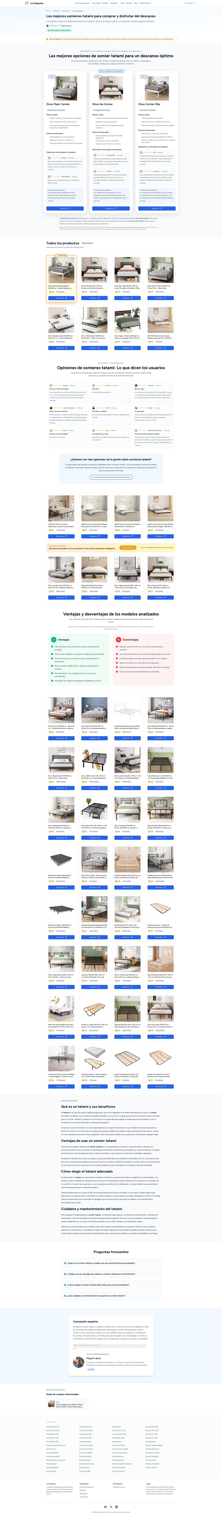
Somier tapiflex (85, 1471)
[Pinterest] (116, 1507)
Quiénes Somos (145, 3)
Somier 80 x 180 (85, 1438)
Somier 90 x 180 (151, 1438)
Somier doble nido (152, 1449)
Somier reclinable (118, 1467)
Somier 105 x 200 (52, 1427)
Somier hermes (117, 1456)
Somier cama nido (86, 1445)
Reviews (129, 3)
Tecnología (96, 3)
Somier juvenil (51, 1464)
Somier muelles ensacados (122, 1464)
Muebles (105, 3)
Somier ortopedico (152, 1464)
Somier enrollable (85, 1453)
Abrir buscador (128, 547)
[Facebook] (105, 1507)
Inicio (48, 11)
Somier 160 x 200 (152, 1430)
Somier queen (84, 1467)
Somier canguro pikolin (154, 1445)
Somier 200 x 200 (119, 1434)
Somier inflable (84, 1460)
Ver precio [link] (64, 208)
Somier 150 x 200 (119, 1430)
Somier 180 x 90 (85, 1434)
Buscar (191, 3)
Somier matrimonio (86, 1464)
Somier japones (118, 1460)
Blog (136, 3)
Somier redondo (151, 1467)
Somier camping (118, 1445)
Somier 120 (116, 1427)
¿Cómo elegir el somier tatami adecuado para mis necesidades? (98, 1285)
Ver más (50, 169)
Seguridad (113, 3)
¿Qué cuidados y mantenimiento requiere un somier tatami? (96, 1295)
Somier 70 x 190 (52, 1438)
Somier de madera (86, 1449)
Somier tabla (51, 1471)
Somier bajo (117, 1442)
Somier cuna (51, 1449)
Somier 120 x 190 (151, 1427)
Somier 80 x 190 (118, 1438)
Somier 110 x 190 (85, 1427)
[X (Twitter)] (111, 1507)
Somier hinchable (151, 1456)
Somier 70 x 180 (151, 1434)
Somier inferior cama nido (55, 1460)
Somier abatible (85, 1442)
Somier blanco (150, 1442)
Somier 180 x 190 (52, 1434)
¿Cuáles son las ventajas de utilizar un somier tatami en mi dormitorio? (101, 1274)
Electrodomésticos (82, 3)
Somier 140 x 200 (86, 1430)
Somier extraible (85, 1456)
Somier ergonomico (119, 1453)
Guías (122, 3)
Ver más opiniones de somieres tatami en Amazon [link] (111, 477)
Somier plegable (52, 1467)
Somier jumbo (150, 1460)
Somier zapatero (118, 1471)
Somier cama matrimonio (55, 1445)
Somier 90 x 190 (52, 1442)
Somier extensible (52, 1456)
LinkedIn (91, 1369)
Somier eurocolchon (153, 1453)
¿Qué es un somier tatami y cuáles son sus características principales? (101, 1263)
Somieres (65, 11)
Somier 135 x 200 (52, 1430)
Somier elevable (52, 1453)
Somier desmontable (120, 1449)
